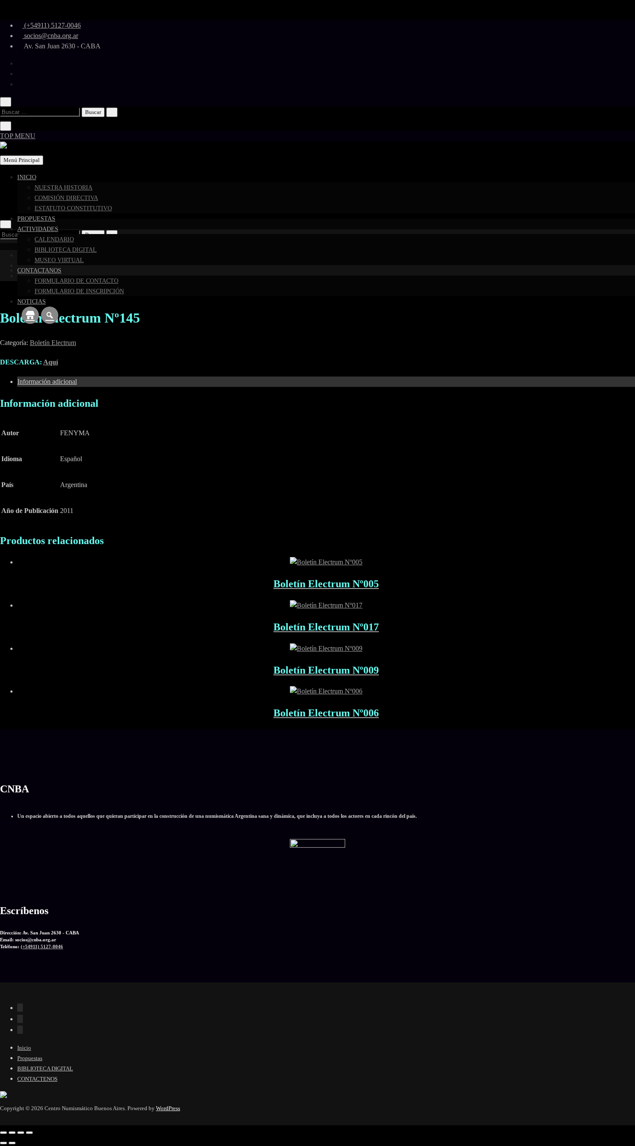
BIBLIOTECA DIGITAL (66, 250)
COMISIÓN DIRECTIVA (66, 198)
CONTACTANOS (39, 270)
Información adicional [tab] (47, 381)
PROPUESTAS (36, 218)
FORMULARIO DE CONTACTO (76, 281)
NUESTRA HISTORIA (63, 187)
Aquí (50, 362)
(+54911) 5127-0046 (51, 25)
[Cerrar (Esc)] (29, 1132)
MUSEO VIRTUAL (59, 260)
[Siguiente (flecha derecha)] (12, 1143)
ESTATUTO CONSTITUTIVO (73, 208)
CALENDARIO (54, 239)
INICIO (26, 177)
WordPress (168, 1108)
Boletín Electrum (53, 342)
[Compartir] (20, 1132)
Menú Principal (21, 160)
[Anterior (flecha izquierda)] (3, 1143)
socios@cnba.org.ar (50, 35)
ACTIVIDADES (37, 229)
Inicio (24, 1048)
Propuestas (29, 1058)
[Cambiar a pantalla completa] (12, 1132)
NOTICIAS (31, 301)
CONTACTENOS (37, 1079)
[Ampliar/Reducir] (3, 1132)
